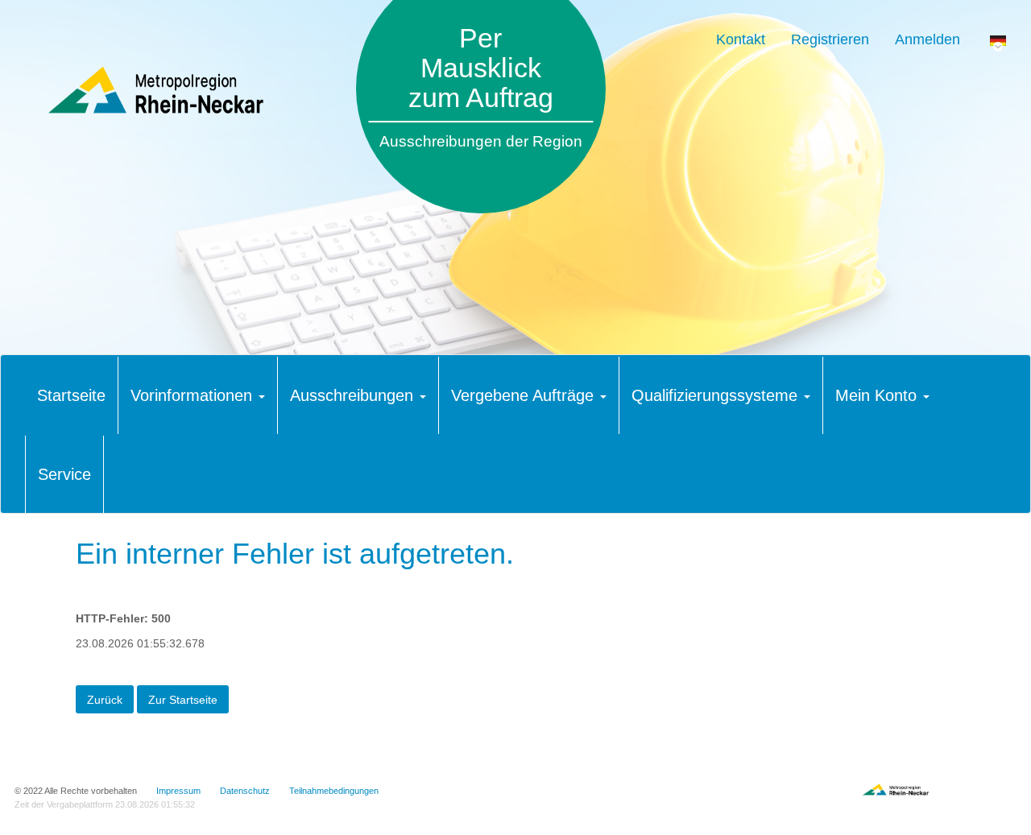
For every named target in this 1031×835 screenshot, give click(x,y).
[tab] (71, 395)
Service (64, 474)
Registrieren (830, 39)
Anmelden (927, 39)
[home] (172, 89)
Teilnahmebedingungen (334, 791)
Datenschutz (245, 791)
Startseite (71, 395)
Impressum (178, 791)
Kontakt (740, 39)
